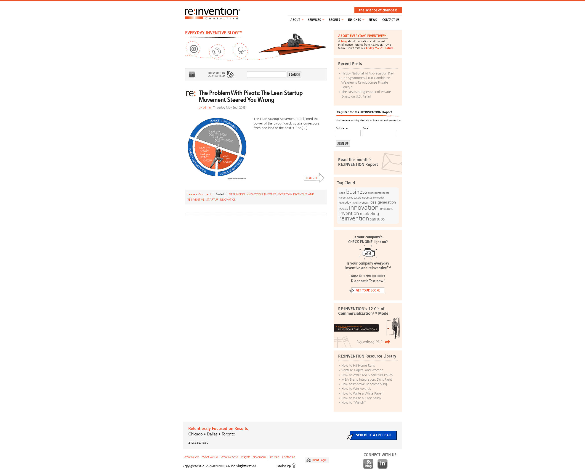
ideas (343, 208)
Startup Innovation (221, 199)
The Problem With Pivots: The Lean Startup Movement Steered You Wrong (251, 96)
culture (357, 197)
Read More (314, 178)
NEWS (373, 20)
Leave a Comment (199, 194)
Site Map (274, 457)
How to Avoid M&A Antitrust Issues (367, 375)
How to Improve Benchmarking (364, 384)
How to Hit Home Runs (358, 365)
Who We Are (191, 457)
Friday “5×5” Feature (380, 48)
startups (377, 219)
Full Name (342, 128)
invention (349, 213)
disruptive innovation (373, 197)
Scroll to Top (284, 466)
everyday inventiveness (354, 202)
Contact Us (390, 20)
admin (207, 107)
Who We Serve (229, 457)
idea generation (383, 202)
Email (366, 128)
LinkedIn (192, 74)
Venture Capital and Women (362, 370)
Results (334, 20)
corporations (346, 197)
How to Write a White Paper (362, 393)
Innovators (386, 208)
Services (314, 20)
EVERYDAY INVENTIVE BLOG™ (213, 32)
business (356, 191)
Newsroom (259, 457)
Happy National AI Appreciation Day (367, 73)
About (295, 20)
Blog (368, 464)
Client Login (319, 460)
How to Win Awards (356, 389)
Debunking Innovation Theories (253, 194)
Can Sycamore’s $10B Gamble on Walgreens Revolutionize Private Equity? (365, 82)
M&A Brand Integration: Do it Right (366, 379)
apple (342, 192)
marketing (369, 213)
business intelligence (378, 192)
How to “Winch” (353, 402)
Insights (354, 20)
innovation (364, 207)
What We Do (210, 457)
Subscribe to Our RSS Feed (220, 74)
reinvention (354, 218)
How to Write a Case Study (361, 398)
